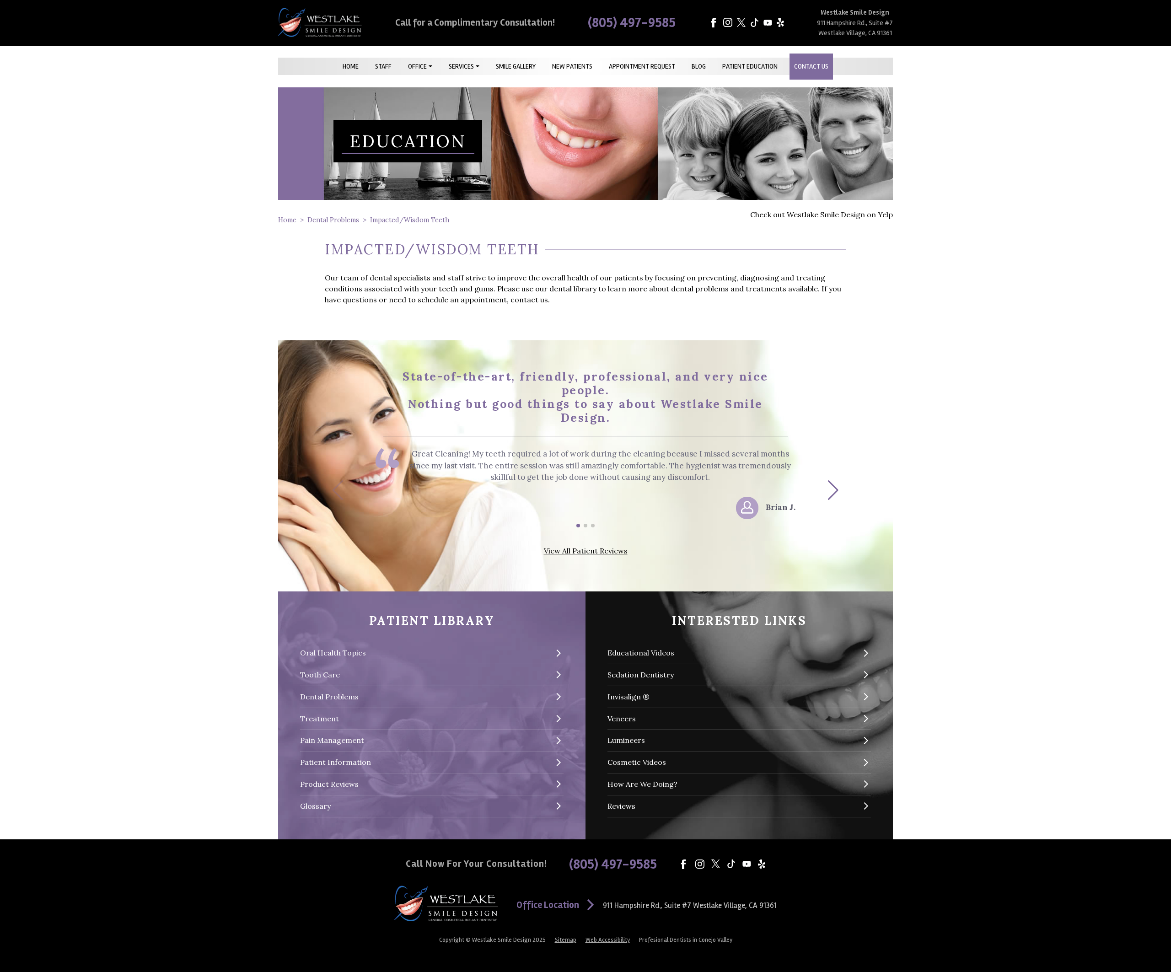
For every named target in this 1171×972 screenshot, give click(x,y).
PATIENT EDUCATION (750, 66)
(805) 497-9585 (632, 22)
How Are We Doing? (642, 784)
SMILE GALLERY (516, 66)
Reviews (621, 806)
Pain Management (332, 740)
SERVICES (461, 66)
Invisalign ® (628, 696)
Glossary (315, 806)
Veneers (621, 718)
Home (287, 220)
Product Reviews (329, 784)
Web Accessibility (608, 940)
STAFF (383, 66)
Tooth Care (320, 674)
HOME (351, 66)
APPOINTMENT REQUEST (642, 66)
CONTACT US (811, 66)
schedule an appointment (462, 299)
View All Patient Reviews (586, 550)
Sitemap (565, 940)
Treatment (319, 718)
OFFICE (417, 66)
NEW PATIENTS (572, 66)
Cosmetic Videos (636, 762)
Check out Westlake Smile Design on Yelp (821, 214)
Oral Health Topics (333, 652)
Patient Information (335, 762)
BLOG (699, 66)
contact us (529, 299)
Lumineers (626, 740)
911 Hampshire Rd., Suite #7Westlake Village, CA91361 (690, 905)
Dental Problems (333, 220)
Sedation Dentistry (640, 674)
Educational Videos (640, 652)
